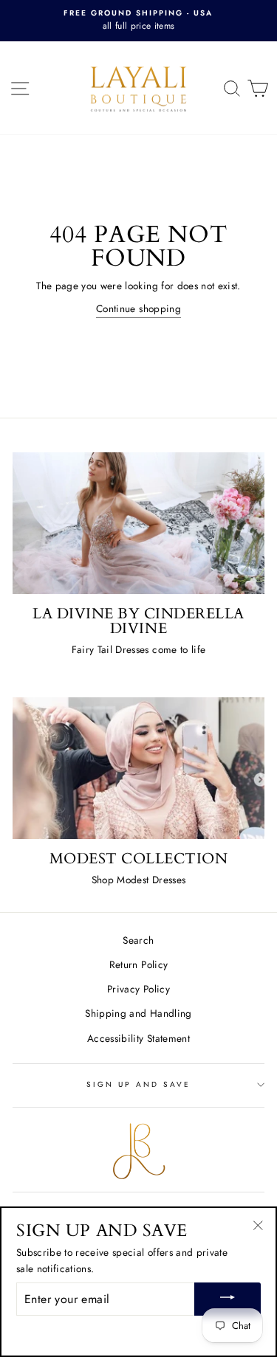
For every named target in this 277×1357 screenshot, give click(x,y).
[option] (138, 20)
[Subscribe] (227, 1299)
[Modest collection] (138, 768)
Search (138, 940)
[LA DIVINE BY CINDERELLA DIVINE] (138, 523)
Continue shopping (138, 308)
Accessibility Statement (138, 1038)
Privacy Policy (138, 988)
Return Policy (138, 964)
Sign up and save (138, 1084)
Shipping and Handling (138, 1013)
